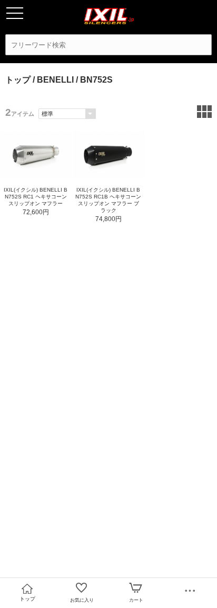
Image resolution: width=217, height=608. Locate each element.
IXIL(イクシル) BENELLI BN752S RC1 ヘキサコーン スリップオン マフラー (35, 196)
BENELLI (55, 79)
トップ (18, 79)
